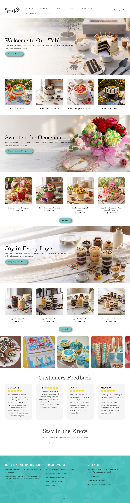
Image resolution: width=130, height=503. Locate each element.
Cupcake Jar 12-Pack (111, 319)
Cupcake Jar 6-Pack (80, 319)
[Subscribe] (81, 443)
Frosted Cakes (48, 108)
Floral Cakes (17, 108)
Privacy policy (63, 498)
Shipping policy (90, 498)
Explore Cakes (14, 54)
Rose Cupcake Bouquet (49, 208)
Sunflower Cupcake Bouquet (80, 209)
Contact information (76, 498)
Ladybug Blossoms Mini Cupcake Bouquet (111, 209)
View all (65, 220)
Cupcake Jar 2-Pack (19, 319)
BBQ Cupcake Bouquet (18, 208)
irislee (43, 498)
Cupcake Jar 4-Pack (49, 319)
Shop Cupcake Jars (16, 262)
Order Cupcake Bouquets (19, 151)
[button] (29, 8)
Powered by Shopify (51, 498)
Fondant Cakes (110, 108)
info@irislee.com (99, 480)
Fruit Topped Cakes (79, 108)
